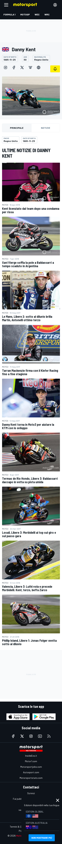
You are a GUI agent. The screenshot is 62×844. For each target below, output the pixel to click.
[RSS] (48, 736)
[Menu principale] (6, 5)
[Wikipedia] (30, 67)
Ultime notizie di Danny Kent (26, 153)
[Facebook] (13, 67)
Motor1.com (31, 761)
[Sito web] (38, 67)
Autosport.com (31, 772)
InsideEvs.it (31, 755)
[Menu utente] (55, 4)
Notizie (45, 127)
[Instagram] (5, 67)
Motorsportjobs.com (31, 766)
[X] (22, 67)
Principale (16, 127)
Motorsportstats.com (31, 777)
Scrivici (31, 793)
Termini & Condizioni (20, 826)
